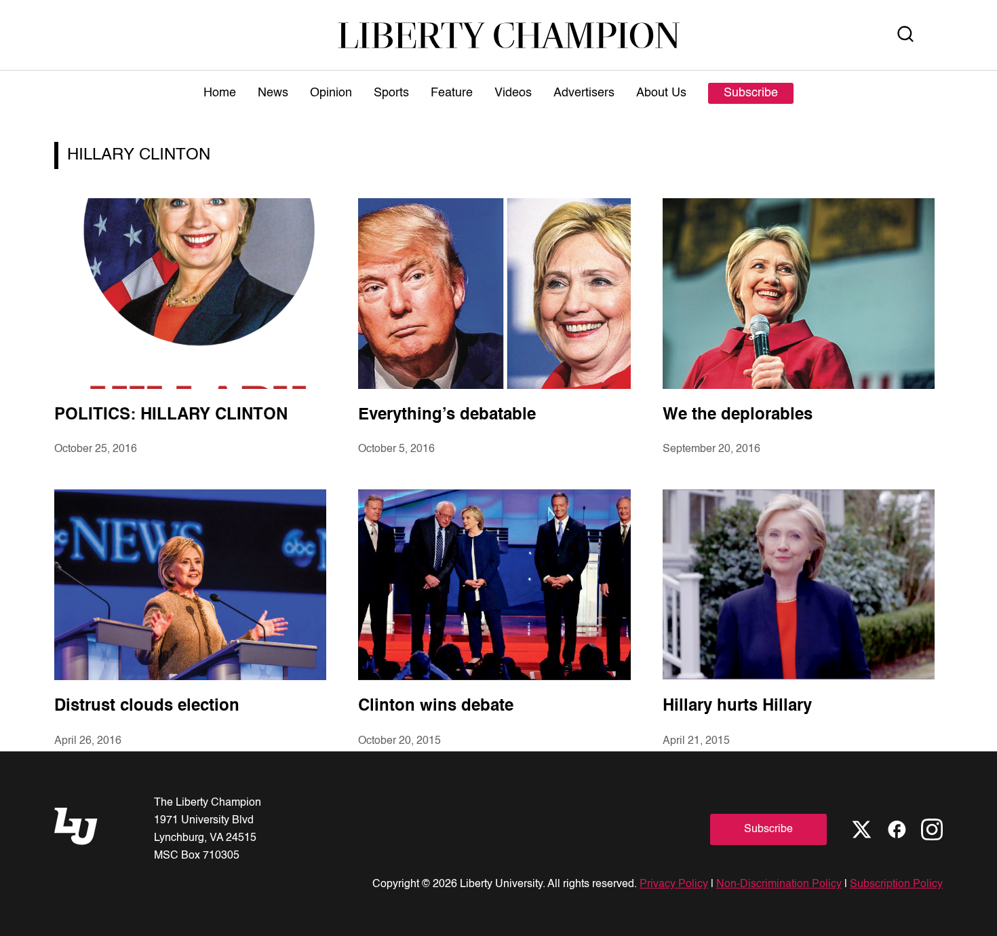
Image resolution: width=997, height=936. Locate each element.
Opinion (331, 93)
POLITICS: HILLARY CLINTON (171, 415)
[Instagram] (932, 829)
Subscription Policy (896, 884)
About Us (661, 93)
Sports (391, 93)
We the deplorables (738, 415)
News (273, 93)
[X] (861, 829)
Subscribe (751, 93)
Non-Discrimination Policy (779, 884)
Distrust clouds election (146, 706)
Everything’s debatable (447, 415)
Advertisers (583, 93)
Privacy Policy (674, 884)
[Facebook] (896, 829)
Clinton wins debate (435, 706)
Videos (513, 93)
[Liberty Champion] (509, 35)
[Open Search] (905, 35)
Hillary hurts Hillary (737, 706)
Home (219, 93)
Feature (452, 93)
